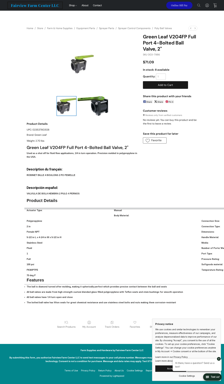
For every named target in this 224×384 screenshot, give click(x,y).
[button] (35, 5)
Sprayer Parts (106, 28)
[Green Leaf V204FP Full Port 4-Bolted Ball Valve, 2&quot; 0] (66, 106)
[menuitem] (191, 28)
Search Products (66, 326)
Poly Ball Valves (163, 28)
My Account (89, 326)
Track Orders (112, 326)
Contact (97, 5)
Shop (72, 5)
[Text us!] (212, 377)
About (85, 5)
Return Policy (105, 370)
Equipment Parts (85, 28)
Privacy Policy (88, 370)
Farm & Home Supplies (60, 28)
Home (30, 28)
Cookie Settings (135, 370)
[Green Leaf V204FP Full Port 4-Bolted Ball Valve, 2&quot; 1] (93, 106)
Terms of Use (71, 370)
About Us (119, 370)
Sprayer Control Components (134, 28)
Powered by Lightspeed (112, 376)
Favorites (135, 326)
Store (40, 28)
